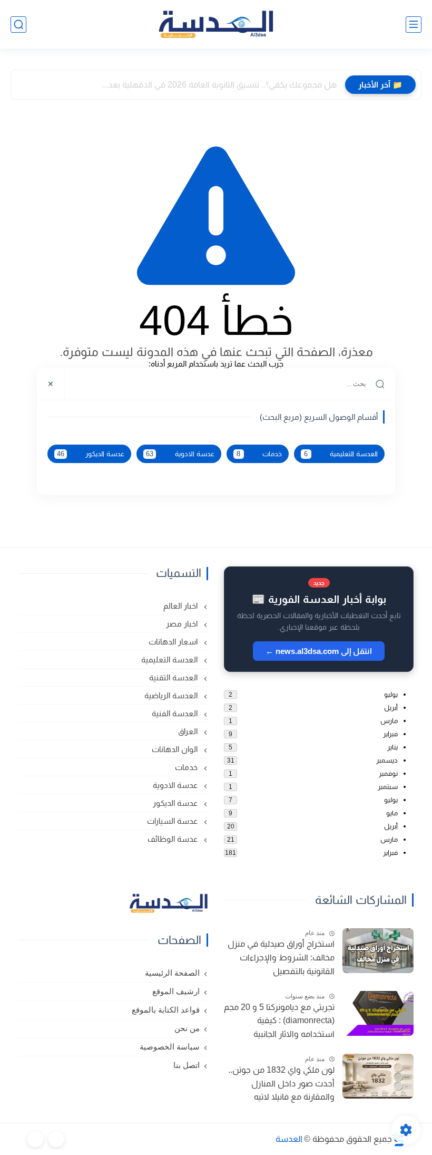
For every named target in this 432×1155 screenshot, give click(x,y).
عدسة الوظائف (174, 838)
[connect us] (56, 1139)
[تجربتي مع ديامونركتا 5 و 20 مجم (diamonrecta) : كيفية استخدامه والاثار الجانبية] (378, 1013)
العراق (189, 731)
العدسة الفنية (176, 713)
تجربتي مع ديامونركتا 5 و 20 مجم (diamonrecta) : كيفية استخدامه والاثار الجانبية (279, 1020)
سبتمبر (388, 787)
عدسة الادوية (180, 454)
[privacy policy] (35, 1139)
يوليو (391, 694)
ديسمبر (387, 760)
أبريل (391, 707)
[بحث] (18, 24)
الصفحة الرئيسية (172, 973)
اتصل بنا (186, 1065)
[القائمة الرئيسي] (413, 24)
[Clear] (79, 384)
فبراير (390, 734)
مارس (389, 721)
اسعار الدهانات (174, 641)
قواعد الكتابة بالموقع (166, 1010)
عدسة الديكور (90, 454)
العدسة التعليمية (341, 454)
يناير (392, 747)
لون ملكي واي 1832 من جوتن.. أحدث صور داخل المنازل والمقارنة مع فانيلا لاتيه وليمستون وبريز (281, 1084)
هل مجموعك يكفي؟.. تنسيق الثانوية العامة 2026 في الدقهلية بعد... (219, 84)
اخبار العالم (181, 605)
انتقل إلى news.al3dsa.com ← (319, 651)
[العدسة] (216, 24)
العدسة (289, 1138)
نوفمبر (388, 773)
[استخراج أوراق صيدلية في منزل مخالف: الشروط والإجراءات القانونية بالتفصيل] (378, 950)
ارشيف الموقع (176, 991)
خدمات (259, 454)
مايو (392, 813)
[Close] (51, 384)
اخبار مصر (183, 623)
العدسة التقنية (174, 677)
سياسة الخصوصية (170, 1047)
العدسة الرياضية (172, 695)
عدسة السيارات (173, 820)
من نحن (187, 1028)
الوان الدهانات (176, 749)
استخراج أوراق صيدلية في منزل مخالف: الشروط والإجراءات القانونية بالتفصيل (281, 957)
